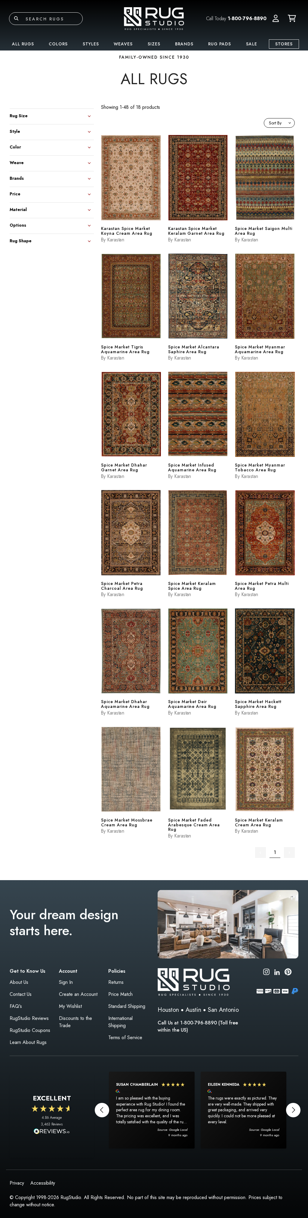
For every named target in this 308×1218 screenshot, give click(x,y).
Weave (17, 162)
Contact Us (21, 994)
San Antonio (223, 1009)
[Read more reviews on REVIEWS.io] (52, 1132)
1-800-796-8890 (247, 18)
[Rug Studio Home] (154, 18)
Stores (284, 44)
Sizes (154, 44)
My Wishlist (70, 1006)
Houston (168, 1009)
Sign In (66, 982)
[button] (276, 18)
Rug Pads (219, 44)
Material (18, 209)
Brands (184, 44)
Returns (116, 982)
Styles (91, 44)
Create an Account (78, 994)
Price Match (120, 994)
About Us (19, 982)
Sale (251, 44)
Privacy (17, 1183)
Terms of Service (125, 1037)
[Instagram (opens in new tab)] (266, 972)
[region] (197, 1110)
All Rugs (23, 44)
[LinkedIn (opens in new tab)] (277, 971)
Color (15, 146)
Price (15, 193)
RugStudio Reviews (29, 1018)
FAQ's (16, 1006)
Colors (58, 44)
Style (15, 130)
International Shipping (120, 1022)
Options (18, 224)
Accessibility (42, 1183)
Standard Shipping (126, 1006)
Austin (193, 1009)
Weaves (123, 44)
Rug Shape (21, 240)
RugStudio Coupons (30, 1030)
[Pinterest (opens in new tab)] (288, 972)
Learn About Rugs (28, 1042)
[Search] (16, 19)
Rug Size (19, 115)
